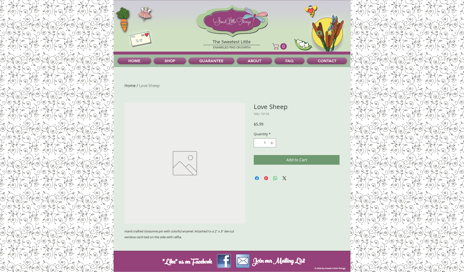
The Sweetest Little (232, 42)
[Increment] (272, 143)
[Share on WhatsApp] (275, 178)
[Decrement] (257, 143)
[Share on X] (284, 178)
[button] (280, 46)
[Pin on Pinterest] (266, 178)
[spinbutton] (265, 143)
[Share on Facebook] (257, 178)
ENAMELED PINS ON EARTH (232, 47)
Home (130, 85)
